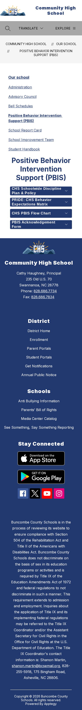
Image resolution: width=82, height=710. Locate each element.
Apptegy (50, 704)
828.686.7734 (45, 291)
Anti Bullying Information (38, 401)
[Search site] (7, 28)
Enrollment (39, 339)
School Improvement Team (31, 139)
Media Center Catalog (39, 418)
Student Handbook (24, 149)
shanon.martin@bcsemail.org (36, 666)
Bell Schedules (20, 106)
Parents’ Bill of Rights (39, 410)
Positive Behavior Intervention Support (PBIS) (46, 53)
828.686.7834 (42, 297)
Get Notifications (38, 366)
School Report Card (25, 130)
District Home (39, 331)
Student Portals (39, 357)
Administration (20, 87)
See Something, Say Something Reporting (39, 427)
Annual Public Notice (38, 375)
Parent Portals (39, 348)
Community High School (26, 44)
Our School (66, 44)
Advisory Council (22, 96)
